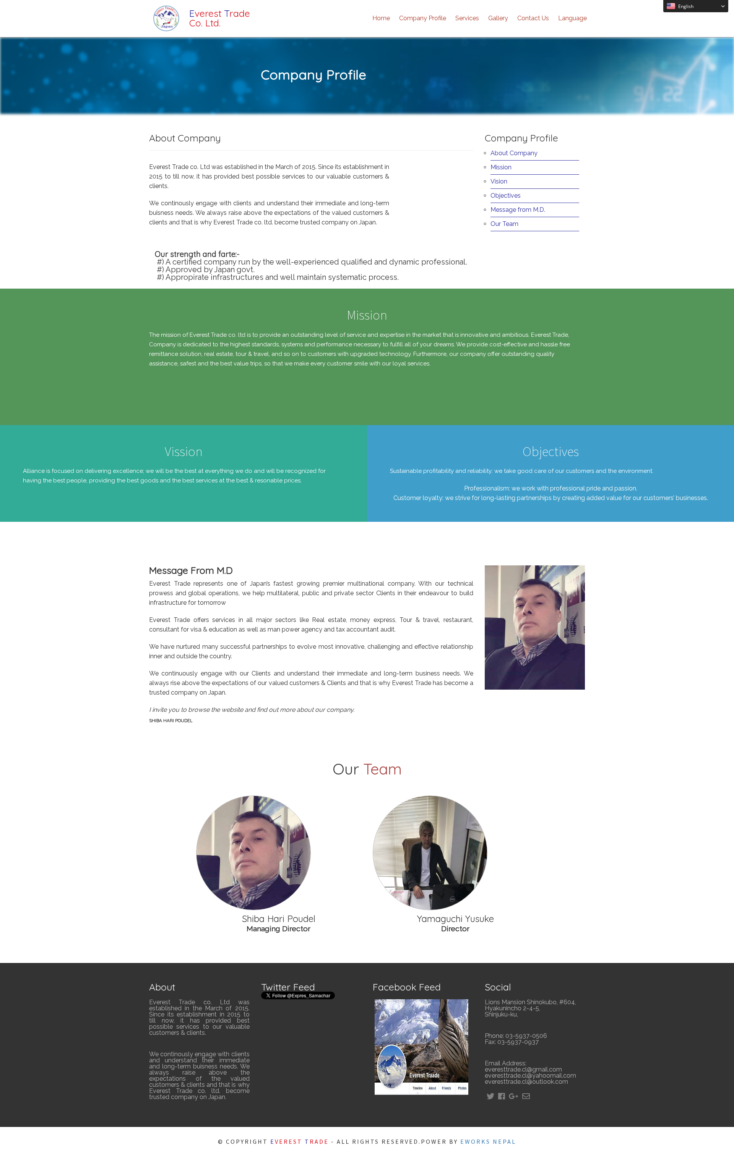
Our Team (504, 223)
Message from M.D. (517, 209)
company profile (422, 18)
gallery (498, 18)
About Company (514, 153)
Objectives (505, 195)
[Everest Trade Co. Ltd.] (166, 33)
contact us (533, 18)
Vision (498, 181)
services (467, 18)
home (381, 18)
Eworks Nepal (488, 1141)
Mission (501, 167)
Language (572, 18)
